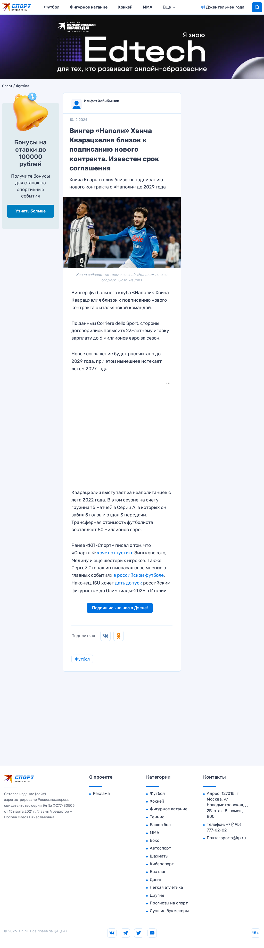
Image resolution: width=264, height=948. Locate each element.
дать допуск (128, 583)
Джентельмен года (225, 7)
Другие (157, 895)
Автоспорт (160, 848)
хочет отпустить (115, 553)
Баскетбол (160, 824)
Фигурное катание (89, 7)
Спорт (7, 86)
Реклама (101, 793)
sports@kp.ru (233, 837)
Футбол (52, 7)
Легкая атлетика (166, 887)
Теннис (157, 816)
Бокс (154, 840)
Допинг (157, 879)
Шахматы (159, 856)
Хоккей (125, 7)
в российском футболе (138, 575)
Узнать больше (30, 211)
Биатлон (158, 871)
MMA (147, 7)
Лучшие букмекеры (169, 910)
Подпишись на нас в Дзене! (120, 607)
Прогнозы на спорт (169, 903)
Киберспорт (162, 863)
